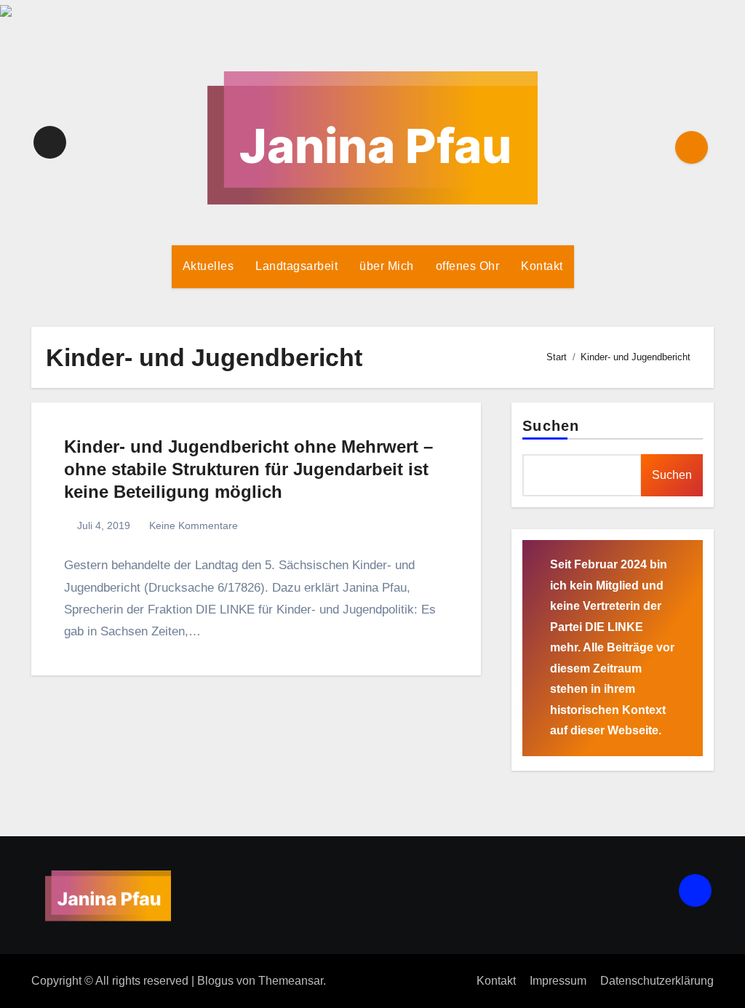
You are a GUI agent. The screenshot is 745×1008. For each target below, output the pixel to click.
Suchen (550, 426)
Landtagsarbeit (296, 266)
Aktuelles (208, 266)
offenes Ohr (468, 266)
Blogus (215, 981)
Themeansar (290, 981)
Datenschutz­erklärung (657, 981)
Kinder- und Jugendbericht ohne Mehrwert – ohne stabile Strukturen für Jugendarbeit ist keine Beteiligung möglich (248, 469)
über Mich (386, 266)
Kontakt (542, 266)
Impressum (558, 981)
